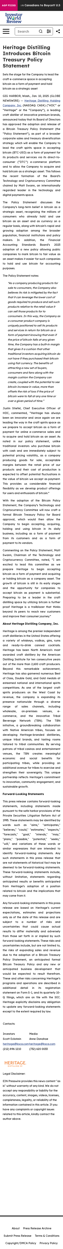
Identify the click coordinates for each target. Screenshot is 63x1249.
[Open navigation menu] (6, 31)
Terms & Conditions (47, 1235)
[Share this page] (58, 31)
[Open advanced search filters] (49, 31)
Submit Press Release (17, 1235)
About (16, 1228)
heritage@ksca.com (16, 1044)
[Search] (41, 31)
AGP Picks (9, 5)
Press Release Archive (37, 1228)
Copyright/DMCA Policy (20, 1243)
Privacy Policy (48, 1243)
